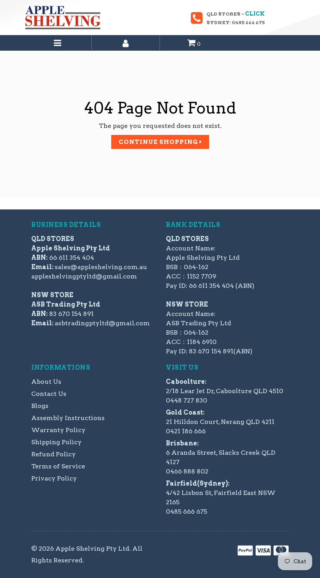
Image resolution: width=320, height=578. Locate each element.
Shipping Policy (56, 442)
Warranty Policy (58, 430)
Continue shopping (159, 141)
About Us (46, 381)
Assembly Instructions (68, 418)
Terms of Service (58, 466)
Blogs (39, 406)
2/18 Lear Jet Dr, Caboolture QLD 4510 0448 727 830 (224, 391)
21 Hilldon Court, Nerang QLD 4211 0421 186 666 (220, 422)
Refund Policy (53, 454)
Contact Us (48, 393)
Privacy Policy (54, 478)
